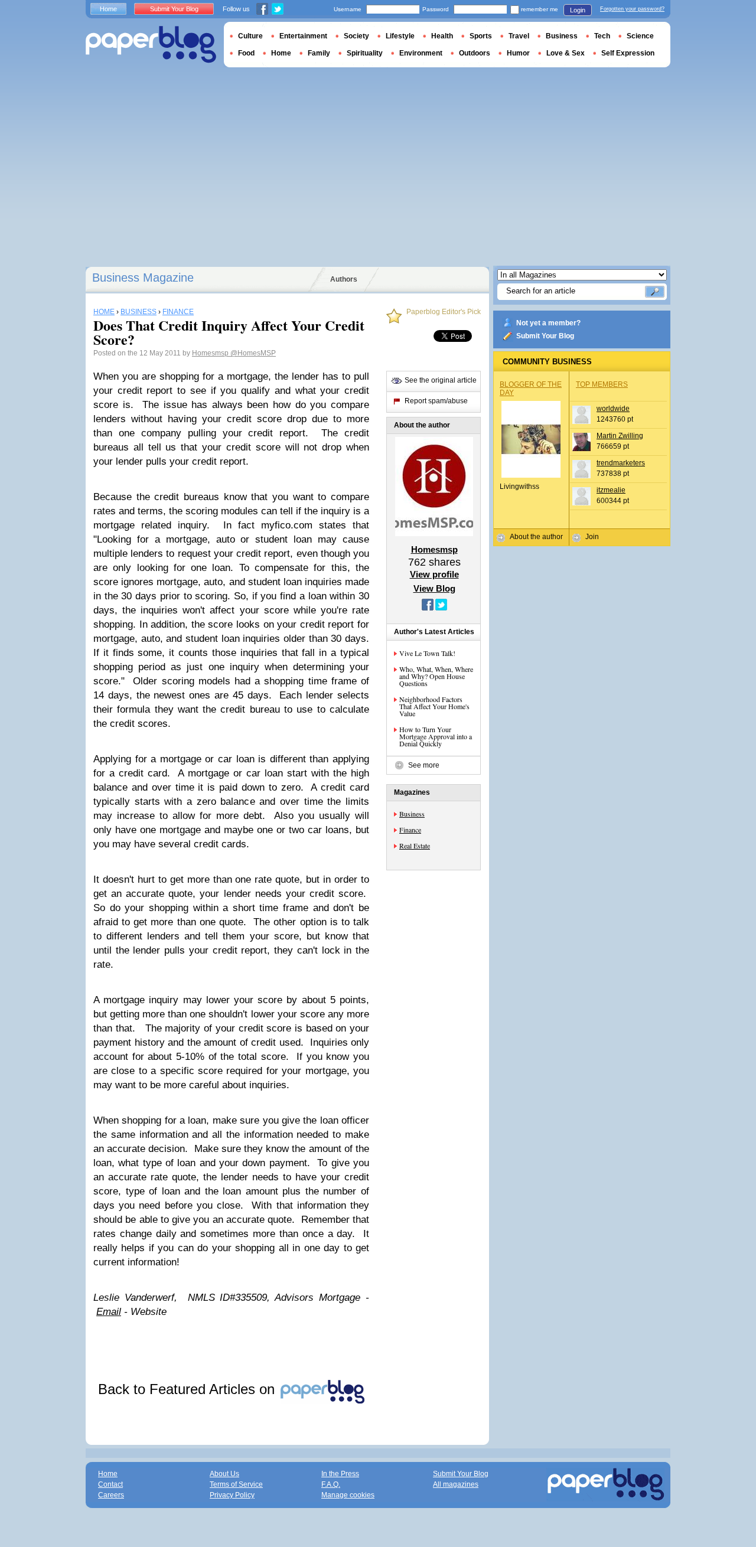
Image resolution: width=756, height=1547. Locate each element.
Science (640, 36)
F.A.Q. (330, 1484)
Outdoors (474, 53)
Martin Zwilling (620, 436)
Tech (602, 36)
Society (356, 36)
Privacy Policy (232, 1495)
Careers (111, 1495)
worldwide (613, 408)
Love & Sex (565, 53)
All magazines (455, 1484)
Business (412, 813)
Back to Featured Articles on (188, 1389)
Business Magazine (143, 277)
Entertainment (303, 36)
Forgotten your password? (632, 9)
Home (108, 8)
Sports (481, 36)
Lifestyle (400, 36)
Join (592, 537)
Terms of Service (236, 1484)
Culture (250, 36)
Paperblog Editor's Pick (443, 312)
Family (319, 53)
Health (442, 36)
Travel (519, 36)
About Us (224, 1474)
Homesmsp (211, 353)
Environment (420, 53)
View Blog (434, 588)
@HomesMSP (253, 353)
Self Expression (627, 53)
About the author (536, 537)
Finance (410, 829)
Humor (518, 53)
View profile (434, 574)
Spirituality (365, 53)
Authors (343, 279)
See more (423, 765)
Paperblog (151, 44)
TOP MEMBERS (602, 384)
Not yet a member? (548, 323)
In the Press (340, 1474)
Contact (110, 1484)
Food (246, 53)
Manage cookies (347, 1495)
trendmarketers (621, 463)
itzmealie (611, 490)
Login (577, 10)
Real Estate (414, 845)
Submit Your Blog (545, 336)
